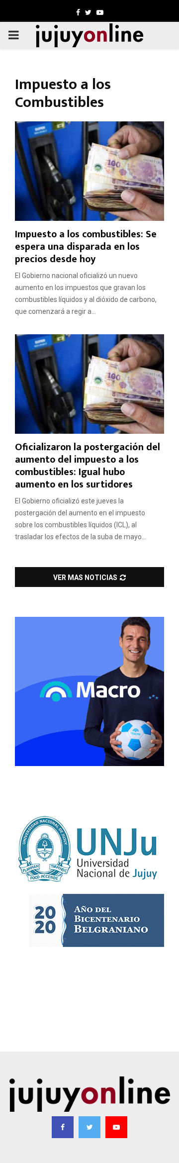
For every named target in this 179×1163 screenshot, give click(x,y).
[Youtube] (116, 1127)
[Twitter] (89, 1127)
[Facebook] (63, 1127)
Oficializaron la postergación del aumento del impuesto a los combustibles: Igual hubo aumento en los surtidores (87, 466)
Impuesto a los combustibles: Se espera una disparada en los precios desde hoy (86, 247)
